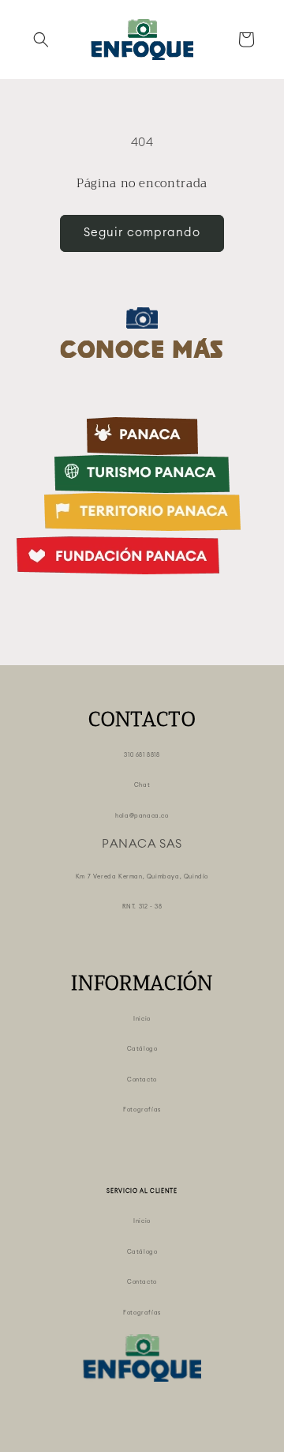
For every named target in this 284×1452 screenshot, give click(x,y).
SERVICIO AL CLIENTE (142, 1191)
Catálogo (142, 1048)
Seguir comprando (142, 233)
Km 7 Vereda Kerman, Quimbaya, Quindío (142, 876)
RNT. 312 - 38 (142, 906)
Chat (142, 785)
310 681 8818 (141, 755)
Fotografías (142, 1109)
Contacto (142, 1079)
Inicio (142, 1018)
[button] (41, 39)
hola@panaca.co (141, 815)
